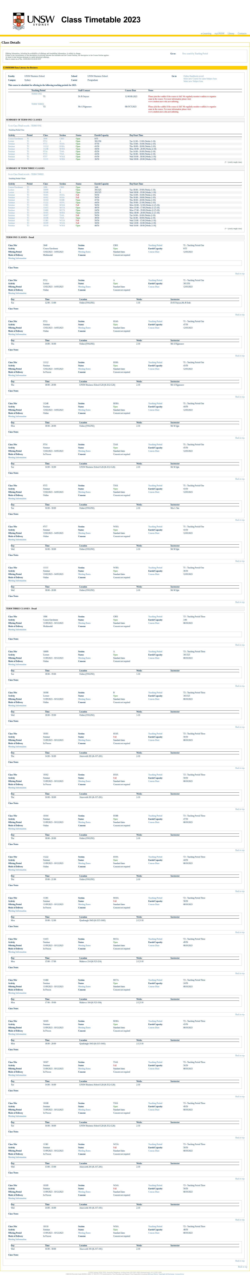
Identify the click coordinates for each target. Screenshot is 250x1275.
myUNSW (219, 33)
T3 (28, 187)
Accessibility (179, 1274)
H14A (62, 144)
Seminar (11, 144)
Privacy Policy (153, 1274)
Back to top (240, 273)
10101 (45, 195)
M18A (62, 149)
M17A (62, 210)
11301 (45, 205)
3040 (45, 139)
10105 (45, 213)
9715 (45, 154)
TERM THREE (37, 104)
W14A (62, 223)
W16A (62, 156)
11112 (45, 146)
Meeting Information (17, 258)
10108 (45, 218)
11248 (45, 149)
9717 (45, 156)
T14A (62, 151)
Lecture (11, 141)
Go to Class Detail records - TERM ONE (24, 126)
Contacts (242, 33)
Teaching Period (155, 245)
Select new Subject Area (193, 81)
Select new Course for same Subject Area (200, 79)
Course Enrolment (15, 139)
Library (231, 33)
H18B (62, 200)
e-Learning (206, 33)
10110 (45, 225)
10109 (45, 223)
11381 (45, 220)
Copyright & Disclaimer (166, 1274)
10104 (45, 200)
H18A (62, 146)
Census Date (153, 252)
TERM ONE (36, 94)
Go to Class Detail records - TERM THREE (26, 174)
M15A (62, 208)
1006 (45, 187)
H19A (62, 202)
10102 (45, 197)
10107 (45, 215)
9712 (45, 141)
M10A (62, 205)
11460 (45, 210)
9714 (45, 151)
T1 (28, 139)
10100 (45, 192)
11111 (45, 159)
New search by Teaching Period (195, 53)
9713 (45, 144)
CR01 (62, 139)
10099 (45, 190)
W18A (62, 159)
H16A (62, 197)
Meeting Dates (84, 252)
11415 (45, 208)
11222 (45, 202)
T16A (62, 154)
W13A (62, 220)
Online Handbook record (194, 76)
